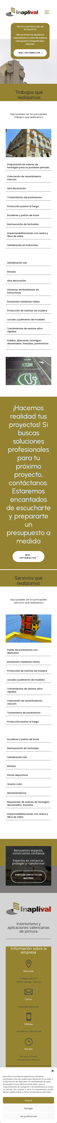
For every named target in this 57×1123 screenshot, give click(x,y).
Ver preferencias (28, 1116)
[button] (52, 1070)
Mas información (29, 53)
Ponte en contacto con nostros (28, 876)
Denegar (28, 1108)
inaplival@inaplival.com (28, 1006)
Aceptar (28, 1100)
